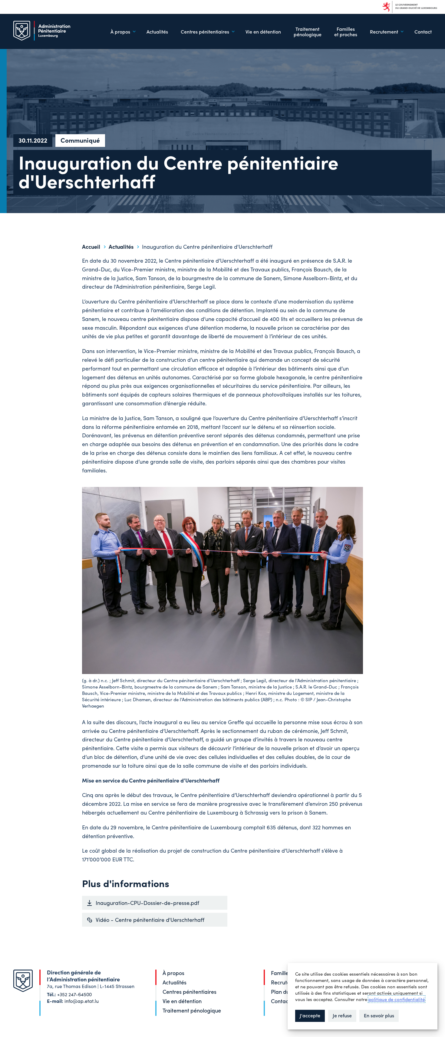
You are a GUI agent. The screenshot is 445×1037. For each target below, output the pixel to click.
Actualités (157, 31)
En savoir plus (379, 1015)
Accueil (91, 246)
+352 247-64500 (74, 994)
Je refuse (342, 1015)
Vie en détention (263, 31)
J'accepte (310, 1015)
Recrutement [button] (384, 31)
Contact (423, 31)
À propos (173, 973)
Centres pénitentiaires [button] (205, 31)
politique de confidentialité (396, 999)
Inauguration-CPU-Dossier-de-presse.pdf (147, 902)
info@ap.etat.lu (81, 1000)
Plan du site (285, 991)
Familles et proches (345, 31)
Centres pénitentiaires (189, 991)
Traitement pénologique (307, 31)
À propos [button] (120, 31)
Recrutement (287, 982)
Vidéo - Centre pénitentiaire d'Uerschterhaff (150, 919)
